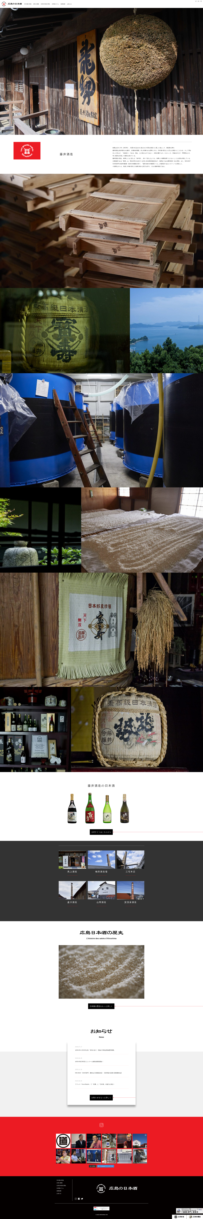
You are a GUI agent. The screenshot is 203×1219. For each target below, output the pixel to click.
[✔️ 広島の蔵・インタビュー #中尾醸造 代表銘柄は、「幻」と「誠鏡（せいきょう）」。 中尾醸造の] (109, 1141)
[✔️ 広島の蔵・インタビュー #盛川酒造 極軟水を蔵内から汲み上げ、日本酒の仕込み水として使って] (94, 1141)
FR (201, 1)
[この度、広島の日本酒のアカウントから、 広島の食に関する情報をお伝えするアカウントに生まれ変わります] (63, 1141)
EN (198, 1)
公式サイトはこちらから (101, 832)
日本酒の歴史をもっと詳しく (101, 1006)
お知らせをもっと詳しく (101, 1097)
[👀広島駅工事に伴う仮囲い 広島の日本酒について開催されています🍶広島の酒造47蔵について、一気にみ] (124, 1156)
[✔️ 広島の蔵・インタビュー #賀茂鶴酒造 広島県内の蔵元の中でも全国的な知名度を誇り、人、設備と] (140, 1141)
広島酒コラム (55, 4)
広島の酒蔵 (36, 4)
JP (195, 1)
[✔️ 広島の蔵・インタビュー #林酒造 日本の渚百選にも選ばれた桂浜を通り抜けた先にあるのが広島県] (140, 1156)
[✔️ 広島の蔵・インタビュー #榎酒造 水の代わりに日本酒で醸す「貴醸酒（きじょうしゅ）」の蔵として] (109, 1156)
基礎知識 (63, 4)
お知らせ (69, 4)
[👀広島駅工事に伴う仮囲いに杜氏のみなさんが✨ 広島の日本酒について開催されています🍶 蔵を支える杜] (94, 1156)
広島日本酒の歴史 (45, 4)
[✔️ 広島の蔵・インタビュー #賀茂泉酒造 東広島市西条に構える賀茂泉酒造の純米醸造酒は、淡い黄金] (78, 1156)
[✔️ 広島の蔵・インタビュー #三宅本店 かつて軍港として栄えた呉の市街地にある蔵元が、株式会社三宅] (78, 1141)
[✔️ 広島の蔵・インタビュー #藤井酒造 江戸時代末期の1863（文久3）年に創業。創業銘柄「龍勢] (124, 1141)
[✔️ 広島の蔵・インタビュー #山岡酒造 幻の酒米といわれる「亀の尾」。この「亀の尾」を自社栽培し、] (63, 1156)
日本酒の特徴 (27, 4)
